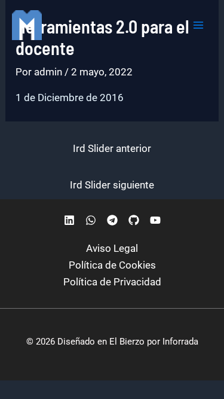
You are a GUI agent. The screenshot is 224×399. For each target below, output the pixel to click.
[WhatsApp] (90, 220)
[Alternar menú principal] (199, 25)
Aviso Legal (112, 248)
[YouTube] (155, 220)
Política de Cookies (112, 265)
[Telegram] (112, 220)
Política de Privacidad (112, 282)
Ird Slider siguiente (112, 185)
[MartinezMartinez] (27, 25)
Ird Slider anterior (112, 148)
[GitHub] (133, 220)
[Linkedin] (69, 220)
